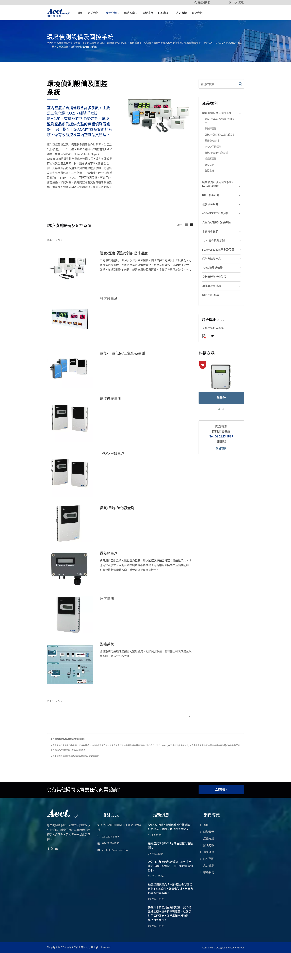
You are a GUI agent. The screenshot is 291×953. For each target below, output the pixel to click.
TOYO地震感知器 (212, 267)
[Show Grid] (187, 225)
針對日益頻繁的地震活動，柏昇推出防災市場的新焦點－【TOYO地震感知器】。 (170, 866)
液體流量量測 (210, 204)
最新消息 (147, 13)
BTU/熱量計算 (210, 195)
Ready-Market (236, 948)
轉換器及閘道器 (211, 286)
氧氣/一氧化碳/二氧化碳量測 (122, 353)
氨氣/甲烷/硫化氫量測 (117, 507)
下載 (211, 336)
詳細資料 (221, 448)
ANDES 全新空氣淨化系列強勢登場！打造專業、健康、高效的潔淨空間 (170, 827)
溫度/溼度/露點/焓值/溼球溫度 (124, 253)
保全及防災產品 (211, 259)
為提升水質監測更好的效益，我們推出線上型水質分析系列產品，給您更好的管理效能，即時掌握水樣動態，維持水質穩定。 (169, 913)
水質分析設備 (210, 231)
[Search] (240, 83)
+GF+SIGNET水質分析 (215, 213)
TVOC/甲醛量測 (112, 453)
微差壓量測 (109, 553)
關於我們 (93, 13)
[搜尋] (195, 2)
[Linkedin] (56, 849)
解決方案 (130, 13)
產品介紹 (111, 13)
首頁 (80, 13)
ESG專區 (163, 13)
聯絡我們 (197, 13)
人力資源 (181, 13)
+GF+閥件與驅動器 (213, 240)
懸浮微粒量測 (110, 398)
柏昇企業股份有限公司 (78, 947)
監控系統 (107, 644)
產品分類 (63, 47)
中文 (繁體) (238, 2)
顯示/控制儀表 (210, 295)
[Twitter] (52, 849)
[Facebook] (48, 849)
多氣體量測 (109, 298)
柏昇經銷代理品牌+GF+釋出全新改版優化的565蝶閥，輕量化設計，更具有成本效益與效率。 (170, 889)
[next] (189, 717)
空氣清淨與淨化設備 (214, 277)
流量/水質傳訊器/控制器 (216, 222)
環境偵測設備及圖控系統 (84, 47)
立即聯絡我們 (93, 757)
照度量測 (107, 598)
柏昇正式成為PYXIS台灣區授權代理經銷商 (170, 845)
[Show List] (191, 225)
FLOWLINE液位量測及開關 (218, 249)
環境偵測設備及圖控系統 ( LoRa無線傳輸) (217, 184)
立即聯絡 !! (221, 789)
